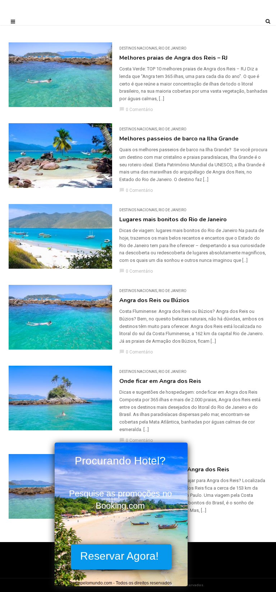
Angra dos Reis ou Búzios (154, 300)
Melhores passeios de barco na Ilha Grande (179, 138)
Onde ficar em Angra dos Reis (160, 381)
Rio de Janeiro (172, 48)
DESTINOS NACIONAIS (138, 48)
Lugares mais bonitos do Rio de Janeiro (173, 219)
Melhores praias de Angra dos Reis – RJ (173, 57)
